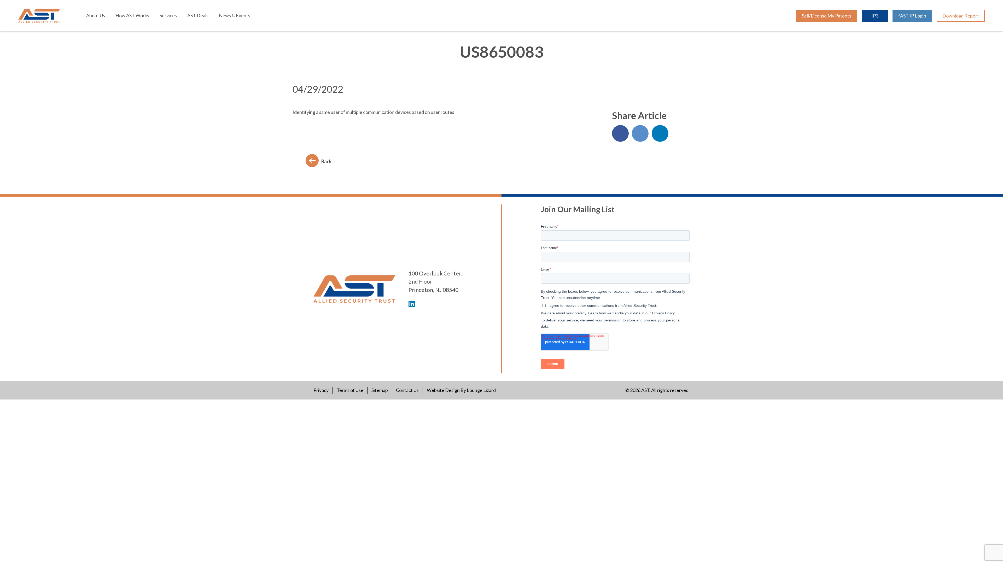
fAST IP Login (912, 16)
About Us (95, 15)
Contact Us (407, 390)
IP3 (874, 16)
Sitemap (379, 390)
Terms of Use (350, 390)
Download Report (960, 16)
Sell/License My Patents (826, 16)
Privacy (321, 390)
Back (326, 161)
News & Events (234, 15)
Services (168, 15)
